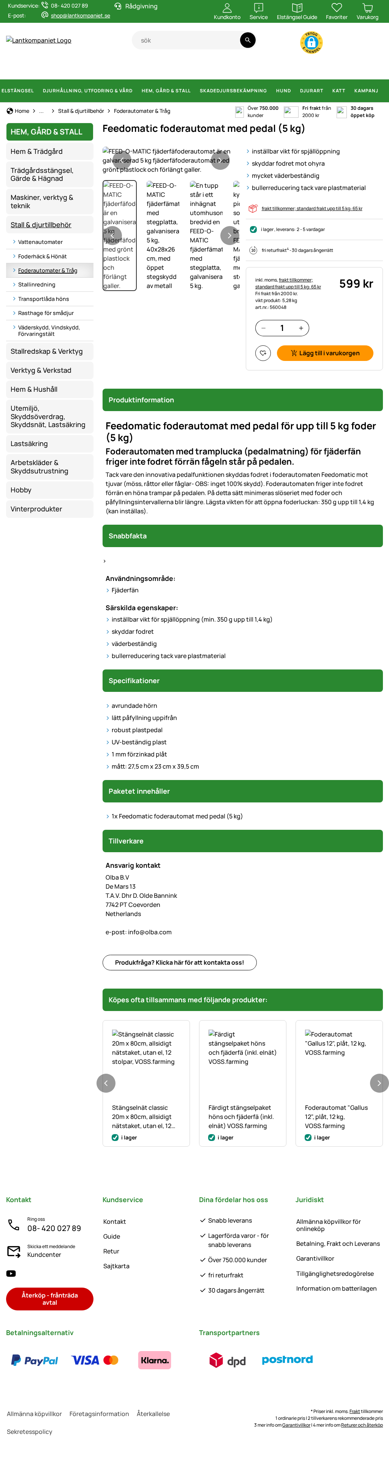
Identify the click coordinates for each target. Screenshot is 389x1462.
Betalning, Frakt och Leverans (338, 1243)
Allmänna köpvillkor (34, 1414)
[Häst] (19, 68)
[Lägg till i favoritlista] (263, 353)
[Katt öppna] (349, 90)
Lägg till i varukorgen (329, 353)
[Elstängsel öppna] (38, 90)
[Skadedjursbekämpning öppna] (271, 90)
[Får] (94, 68)
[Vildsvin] (206, 68)
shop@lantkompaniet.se (80, 15)
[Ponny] (43, 68)
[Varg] (232, 68)
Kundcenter (44, 1254)
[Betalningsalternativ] (94, 1360)
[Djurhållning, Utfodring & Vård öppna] (137, 90)
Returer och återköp (362, 1425)
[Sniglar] (363, 68)
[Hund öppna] (295, 90)
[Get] (116, 68)
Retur (111, 1251)
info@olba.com (139, 932)
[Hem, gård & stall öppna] (195, 90)
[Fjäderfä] (134, 68)
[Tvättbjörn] (277, 68)
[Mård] (298, 68)
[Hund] (153, 68)
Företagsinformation (99, 1414)
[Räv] (255, 68)
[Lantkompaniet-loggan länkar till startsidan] (69, 40)
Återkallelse (153, 1414)
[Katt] (172, 68)
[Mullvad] (332, 68)
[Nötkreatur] (69, 68)
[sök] (248, 40)
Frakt (354, 1411)
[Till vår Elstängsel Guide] (368, 44)
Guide (111, 1236)
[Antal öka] (301, 328)
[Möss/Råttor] (349, 68)
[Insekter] (376, 68)
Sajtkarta (116, 1266)
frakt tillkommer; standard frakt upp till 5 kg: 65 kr (312, 208)
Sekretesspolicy (29, 1431)
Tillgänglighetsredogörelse (335, 1273)
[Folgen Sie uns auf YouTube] (11, 1273)
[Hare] (187, 68)
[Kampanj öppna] (382, 90)
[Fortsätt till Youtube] (338, 44)
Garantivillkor (315, 1258)
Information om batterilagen (336, 1288)
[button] (311, 42)
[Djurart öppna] (327, 90)
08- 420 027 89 (54, 1228)
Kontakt (114, 1221)
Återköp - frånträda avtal (50, 1299)
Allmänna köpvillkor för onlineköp (328, 1225)
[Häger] (316, 68)
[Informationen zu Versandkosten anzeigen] (257, 1360)
